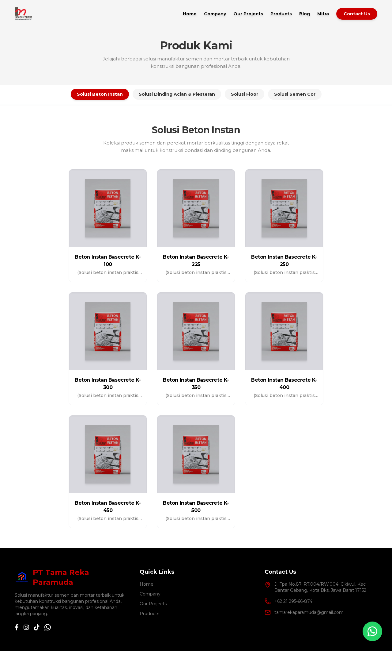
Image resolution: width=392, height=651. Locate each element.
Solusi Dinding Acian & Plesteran (177, 94)
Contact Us (357, 14)
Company (215, 14)
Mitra (323, 14)
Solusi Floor (244, 94)
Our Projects (248, 14)
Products (281, 14)
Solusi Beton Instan (100, 94)
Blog (304, 14)
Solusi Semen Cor (294, 94)
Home (190, 14)
